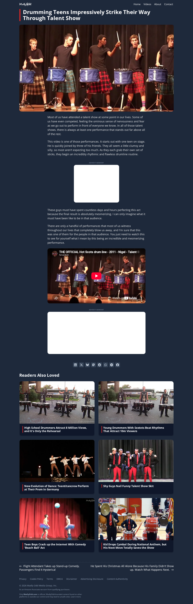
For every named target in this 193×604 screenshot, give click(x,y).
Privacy (22, 578)
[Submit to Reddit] (99, 364)
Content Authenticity (117, 578)
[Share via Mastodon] (93, 364)
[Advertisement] (96, 184)
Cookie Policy (36, 578)
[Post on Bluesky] (87, 364)
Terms (50, 578)
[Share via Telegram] (111, 364)
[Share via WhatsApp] (105, 364)
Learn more (76, 596)
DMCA (60, 578)
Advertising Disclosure (92, 578)
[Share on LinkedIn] (75, 364)
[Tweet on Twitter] (81, 364)
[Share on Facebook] (117, 364)
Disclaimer (71, 578)
